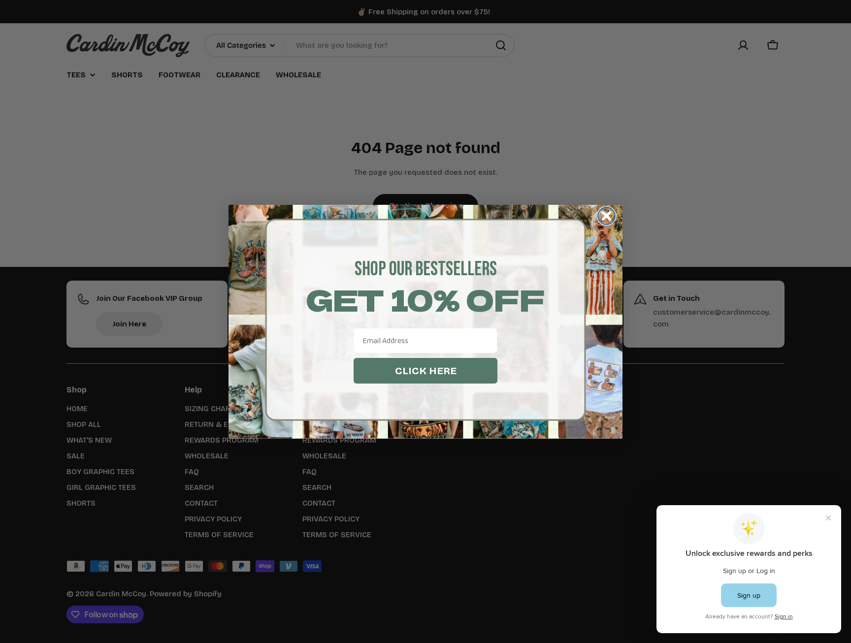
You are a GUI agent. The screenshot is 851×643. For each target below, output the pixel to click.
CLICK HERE (426, 370)
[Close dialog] (606, 216)
